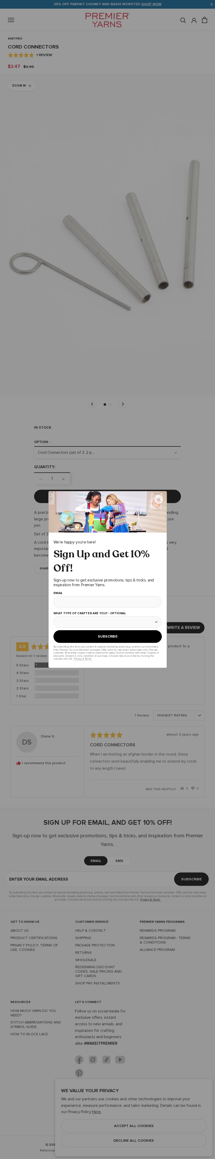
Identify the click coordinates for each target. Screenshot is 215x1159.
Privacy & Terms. (82, 658)
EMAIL (57, 593)
